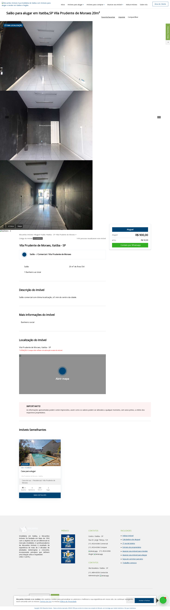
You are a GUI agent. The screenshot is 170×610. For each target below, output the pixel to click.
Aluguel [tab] (130, 229)
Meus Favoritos (168, 32)
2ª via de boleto (128, 543)
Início (63, 4)
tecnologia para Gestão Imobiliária (114, 608)
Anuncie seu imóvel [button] (114, 4)
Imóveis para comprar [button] (95, 4)
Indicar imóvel (127, 535)
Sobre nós (144, 4)
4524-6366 (94, 547)
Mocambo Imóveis (47, 608)
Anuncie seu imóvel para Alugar (134, 555)
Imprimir (121, 17)
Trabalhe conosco (129, 563)
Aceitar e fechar (144, 600)
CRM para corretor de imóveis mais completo (84, 608)
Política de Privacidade (68, 601)
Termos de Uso (45, 601)
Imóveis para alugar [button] (75, 4)
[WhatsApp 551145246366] (163, 600)
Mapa (20, 226)
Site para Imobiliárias (130, 608)
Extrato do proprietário (131, 547)
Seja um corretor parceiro (132, 559)
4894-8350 (94, 572)
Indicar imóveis (131, 4)
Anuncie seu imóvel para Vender (135, 551)
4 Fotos (11, 226)
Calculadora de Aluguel (131, 539)
